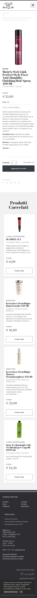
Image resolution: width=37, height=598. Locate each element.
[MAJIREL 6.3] (19, 224)
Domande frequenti (9, 554)
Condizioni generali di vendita (13, 556)
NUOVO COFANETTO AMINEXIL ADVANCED (16, 521)
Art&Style (5, 506)
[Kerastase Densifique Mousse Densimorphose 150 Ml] (19, 356)
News (4, 504)
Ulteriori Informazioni (10, 592)
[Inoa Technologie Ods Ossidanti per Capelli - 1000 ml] (19, 429)
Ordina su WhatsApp (11, 519)
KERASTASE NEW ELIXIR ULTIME (14, 524)
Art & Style (8, 5)
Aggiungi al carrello (18, 168)
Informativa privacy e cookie (12, 559)
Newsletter (25, 506)
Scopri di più (19, 271)
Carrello (24, 504)
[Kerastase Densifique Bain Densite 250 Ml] (19, 288)
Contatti (24, 502)
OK (21, 592)
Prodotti (5, 502)
